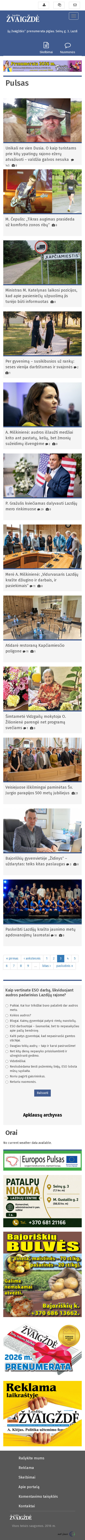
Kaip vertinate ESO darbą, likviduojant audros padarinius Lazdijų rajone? (39, 992)
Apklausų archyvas (42, 1115)
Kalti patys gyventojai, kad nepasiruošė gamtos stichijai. (42, 1038)
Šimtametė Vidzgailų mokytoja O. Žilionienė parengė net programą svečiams (35, 722)
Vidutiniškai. (18, 1061)
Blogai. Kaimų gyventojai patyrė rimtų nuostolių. (43, 1021)
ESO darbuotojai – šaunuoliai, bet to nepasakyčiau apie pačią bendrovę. (44, 1028)
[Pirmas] (22, 17)
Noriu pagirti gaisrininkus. (27, 1076)
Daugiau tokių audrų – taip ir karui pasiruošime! (42, 1046)
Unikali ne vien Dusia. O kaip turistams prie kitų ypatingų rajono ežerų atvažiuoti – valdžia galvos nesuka (40, 154)
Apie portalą (29, 1487)
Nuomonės (67, 52)
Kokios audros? (20, 1015)
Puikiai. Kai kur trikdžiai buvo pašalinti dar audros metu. (44, 1008)
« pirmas (12, 958)
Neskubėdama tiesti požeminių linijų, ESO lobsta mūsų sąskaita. (43, 1069)
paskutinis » (64, 966)
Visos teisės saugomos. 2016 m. (34, 1526)
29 (42, 509)
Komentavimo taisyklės (38, 1496)
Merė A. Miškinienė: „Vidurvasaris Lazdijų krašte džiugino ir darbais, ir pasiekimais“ (41, 580)
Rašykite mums (31, 1458)
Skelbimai (46, 52)
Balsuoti (42, 1093)
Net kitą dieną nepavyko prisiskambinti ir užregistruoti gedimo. (38, 1053)
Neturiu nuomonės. (23, 1082)
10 (55, 935)
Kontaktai (27, 1506)
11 (33, 586)
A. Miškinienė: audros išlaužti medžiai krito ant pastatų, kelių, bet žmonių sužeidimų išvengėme (39, 438)
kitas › (46, 966)
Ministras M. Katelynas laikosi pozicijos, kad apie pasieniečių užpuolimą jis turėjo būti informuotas (41, 296)
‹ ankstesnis (32, 958)
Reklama (26, 1467)
